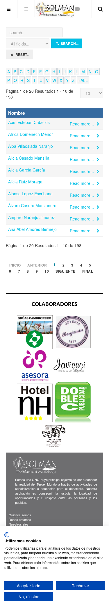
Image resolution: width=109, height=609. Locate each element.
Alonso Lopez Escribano (30, 193)
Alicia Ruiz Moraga (25, 182)
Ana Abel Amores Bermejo (32, 229)
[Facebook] (41, 9)
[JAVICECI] (69, 365)
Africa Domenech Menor (30, 134)
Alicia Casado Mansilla (28, 158)
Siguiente (66, 271)
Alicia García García (26, 170)
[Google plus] (65, 9)
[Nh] (35, 402)
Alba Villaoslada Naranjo (30, 146)
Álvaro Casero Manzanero (32, 205)
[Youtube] (77, 9)
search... (69, 43)
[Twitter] (52, 9)
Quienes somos (20, 515)
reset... (22, 54)
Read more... (82, 124)
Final (87, 271)
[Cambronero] (35, 331)
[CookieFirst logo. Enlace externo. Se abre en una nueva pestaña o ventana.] (6, 534)
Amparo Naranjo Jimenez (31, 217)
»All (83, 80)
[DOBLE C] (73, 402)
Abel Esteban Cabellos (29, 122)
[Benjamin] (73, 331)
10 (46, 271)
